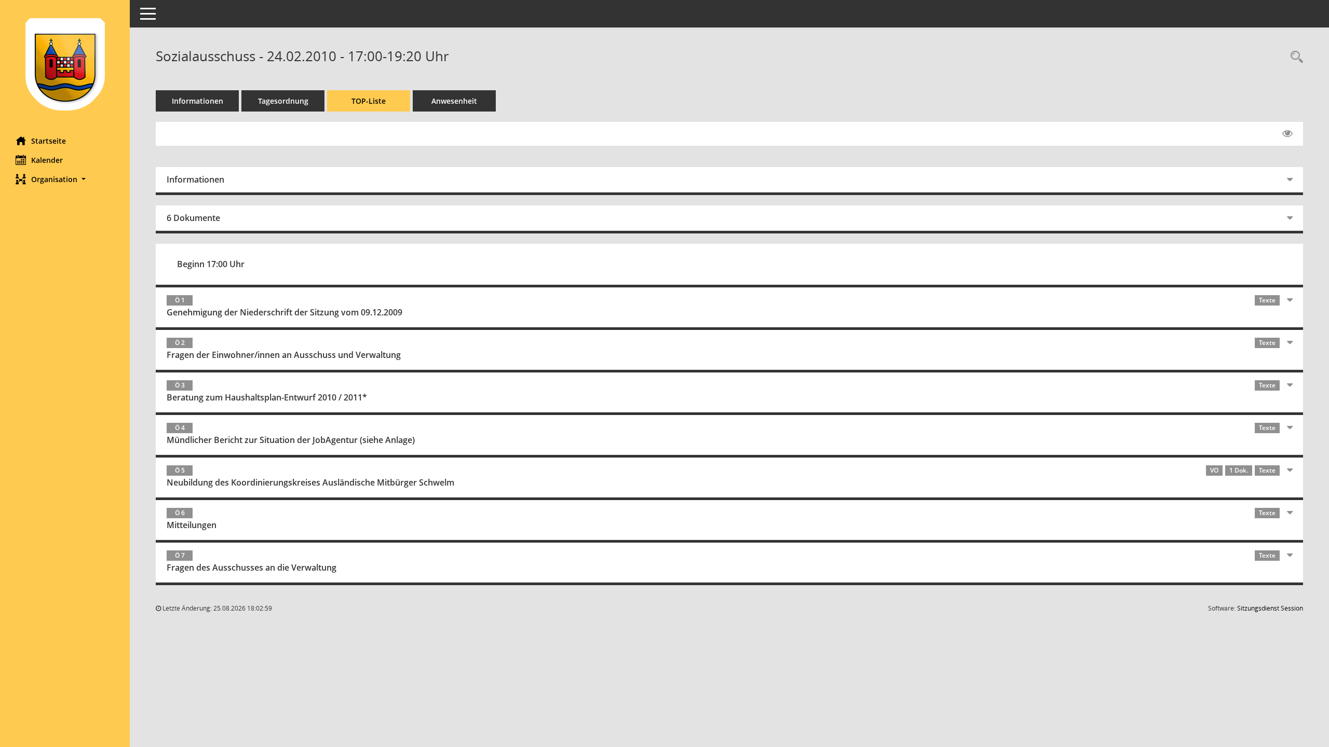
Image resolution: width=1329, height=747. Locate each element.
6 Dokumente (193, 218)
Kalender (47, 160)
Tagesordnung (283, 101)
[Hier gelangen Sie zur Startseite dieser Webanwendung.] (65, 64)
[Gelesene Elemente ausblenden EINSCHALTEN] (1287, 134)
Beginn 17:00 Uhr (211, 264)
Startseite (48, 141)
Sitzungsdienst (1270, 608)
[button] (65, 179)
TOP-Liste (368, 101)
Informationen (197, 101)
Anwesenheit (454, 101)
